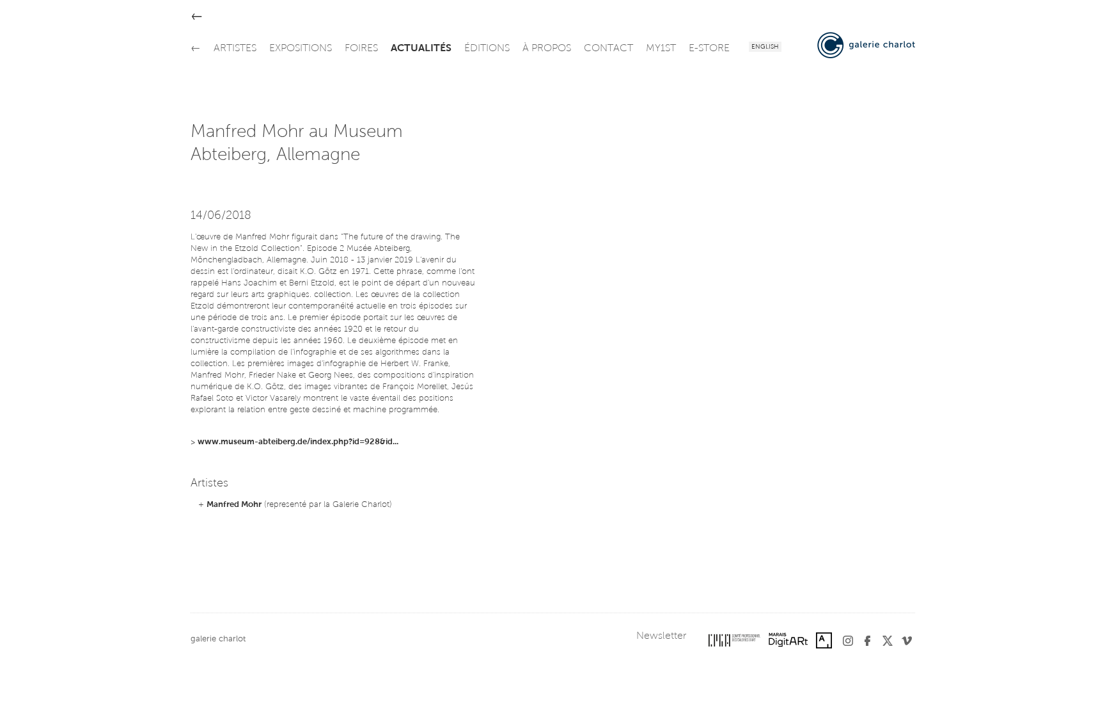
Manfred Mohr (234, 505)
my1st (661, 49)
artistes (235, 49)
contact (608, 49)
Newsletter (661, 636)
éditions (487, 49)
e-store (709, 49)
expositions (300, 49)
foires (361, 49)
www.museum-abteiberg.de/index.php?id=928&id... (298, 442)
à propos (546, 49)
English (765, 47)
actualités (421, 49)
